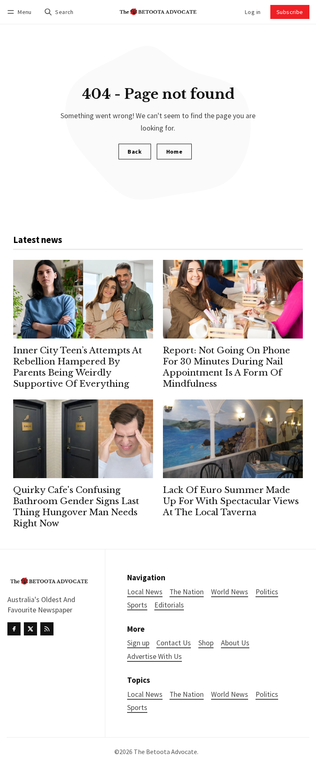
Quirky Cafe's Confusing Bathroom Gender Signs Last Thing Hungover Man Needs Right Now (76, 507)
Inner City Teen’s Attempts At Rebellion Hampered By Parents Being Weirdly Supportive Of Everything (77, 367)
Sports (137, 707)
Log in (252, 12)
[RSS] (46, 628)
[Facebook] (14, 628)
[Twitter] (30, 628)
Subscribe (289, 12)
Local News (145, 694)
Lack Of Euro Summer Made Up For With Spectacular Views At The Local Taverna (231, 501)
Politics (267, 694)
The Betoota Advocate (165, 751)
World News (229, 694)
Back (135, 151)
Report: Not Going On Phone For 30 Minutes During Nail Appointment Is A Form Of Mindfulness (226, 367)
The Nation (187, 694)
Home (174, 151)
